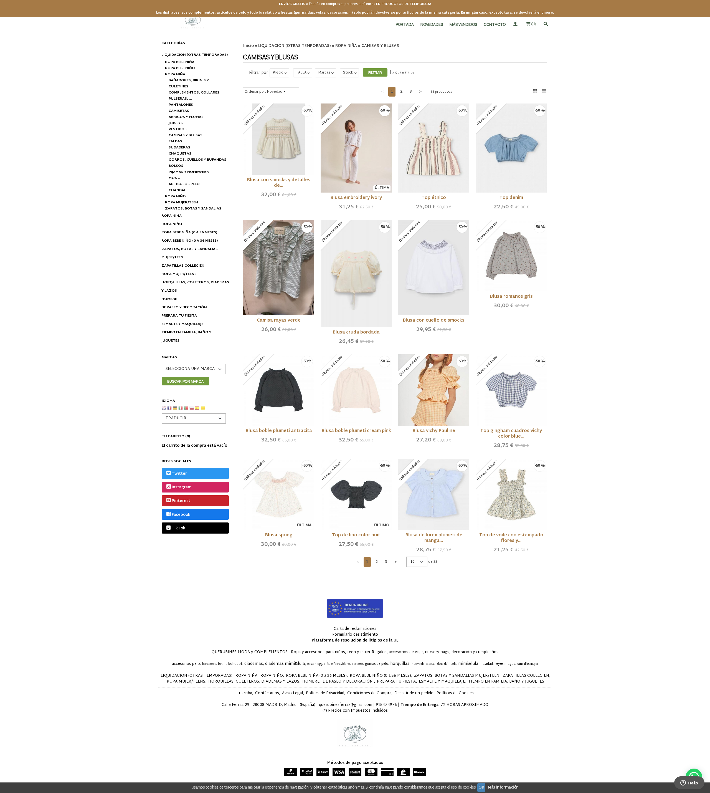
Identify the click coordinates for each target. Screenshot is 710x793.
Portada (405, 24)
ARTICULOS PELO (184, 184)
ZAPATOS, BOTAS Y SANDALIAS (193, 209)
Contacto (495, 24)
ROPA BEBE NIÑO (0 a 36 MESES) (189, 241)
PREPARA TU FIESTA (179, 315)
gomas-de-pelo (376, 664)
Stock (348, 73)
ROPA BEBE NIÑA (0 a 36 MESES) (189, 232)
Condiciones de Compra (369, 693)
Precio (278, 73)
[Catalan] (203, 410)
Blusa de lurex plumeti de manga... (433, 538)
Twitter (179, 473)
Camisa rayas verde (279, 321)
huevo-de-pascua (423, 664)
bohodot (235, 664)
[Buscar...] (545, 24)
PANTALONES (181, 105)
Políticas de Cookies (455, 693)
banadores (209, 664)
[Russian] (191, 410)
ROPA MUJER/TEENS (179, 274)
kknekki (442, 664)
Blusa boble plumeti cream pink (356, 431)
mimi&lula (468, 664)
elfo (326, 664)
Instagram (182, 487)
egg (320, 664)
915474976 (386, 704)
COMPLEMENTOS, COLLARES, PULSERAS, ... (194, 96)
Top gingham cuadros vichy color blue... (511, 434)
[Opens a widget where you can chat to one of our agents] (689, 783)
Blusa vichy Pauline (433, 431)
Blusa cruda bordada (356, 333)
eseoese (357, 664)
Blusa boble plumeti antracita (278, 431)
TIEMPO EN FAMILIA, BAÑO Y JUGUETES (186, 336)
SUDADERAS (179, 148)
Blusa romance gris (511, 297)
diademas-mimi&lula (285, 664)
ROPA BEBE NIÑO (180, 68)
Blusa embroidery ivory (356, 198)
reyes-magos (505, 664)
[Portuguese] (186, 410)
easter (311, 664)
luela (453, 664)
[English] (164, 410)
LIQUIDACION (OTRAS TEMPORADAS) (194, 55)
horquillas (399, 664)
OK (481, 787)
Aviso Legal (292, 693)
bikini (222, 664)
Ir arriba (244, 693)
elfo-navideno (340, 664)
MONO (175, 178)
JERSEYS (176, 123)
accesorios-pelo (186, 664)
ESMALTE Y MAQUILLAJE (182, 324)
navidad (487, 664)
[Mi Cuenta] (515, 24)
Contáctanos (267, 693)
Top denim (511, 198)
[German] (175, 410)
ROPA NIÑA (175, 74)
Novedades (431, 24)
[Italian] (180, 410)
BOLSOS (176, 166)
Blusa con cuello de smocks (434, 321)
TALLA (301, 73)
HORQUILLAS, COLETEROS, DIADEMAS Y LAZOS (195, 286)
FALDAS (175, 141)
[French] (169, 410)
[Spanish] (197, 410)
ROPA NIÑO (175, 196)
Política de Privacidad (325, 693)
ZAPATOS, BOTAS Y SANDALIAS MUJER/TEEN (189, 253)
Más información (503, 787)
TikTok (178, 528)
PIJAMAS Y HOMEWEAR (189, 172)
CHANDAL (177, 190)
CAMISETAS (179, 111)
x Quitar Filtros (403, 72)
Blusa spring (279, 535)
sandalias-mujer (527, 664)
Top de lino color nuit (356, 535)
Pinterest (181, 501)
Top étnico (434, 198)
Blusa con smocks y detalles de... (278, 183)
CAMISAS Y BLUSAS (185, 135)
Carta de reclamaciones (355, 628)
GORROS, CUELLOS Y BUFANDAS (197, 160)
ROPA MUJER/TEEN (181, 202)
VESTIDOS (178, 129)
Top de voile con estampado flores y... (511, 538)
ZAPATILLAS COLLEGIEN (182, 265)
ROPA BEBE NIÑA (179, 62)
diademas (253, 664)
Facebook (181, 514)
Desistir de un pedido (413, 693)
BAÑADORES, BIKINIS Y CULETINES (189, 83)
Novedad (274, 92)
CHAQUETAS (180, 154)
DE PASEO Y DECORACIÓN (184, 307)
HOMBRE (169, 299)
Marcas (324, 73)
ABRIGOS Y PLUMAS (186, 117)
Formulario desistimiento (355, 634)
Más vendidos (463, 24)
